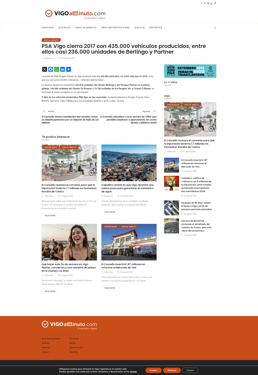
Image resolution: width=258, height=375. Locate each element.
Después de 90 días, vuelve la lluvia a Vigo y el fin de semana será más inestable (196, 206)
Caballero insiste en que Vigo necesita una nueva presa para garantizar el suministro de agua (127, 188)
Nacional (46, 347)
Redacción (48, 58)
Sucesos (64, 27)
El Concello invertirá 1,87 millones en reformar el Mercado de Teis (123, 266)
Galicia (139, 27)
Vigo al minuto (86, 27)
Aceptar (153, 370)
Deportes (155, 27)
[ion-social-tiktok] (215, 3)
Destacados (51, 147)
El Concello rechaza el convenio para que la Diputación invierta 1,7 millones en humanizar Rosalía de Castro (69, 188)
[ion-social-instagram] (208, 3)
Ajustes (190, 370)
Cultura (45, 351)
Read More (50, 215)
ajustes (133, 371)
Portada (48, 27)
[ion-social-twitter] (204, 3)
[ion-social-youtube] (211, 3)
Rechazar (172, 370)
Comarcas (74, 338)
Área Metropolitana (115, 27)
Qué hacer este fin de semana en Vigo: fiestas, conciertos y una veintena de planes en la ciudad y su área (69, 268)
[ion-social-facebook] (201, 3)
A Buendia (48, 275)
